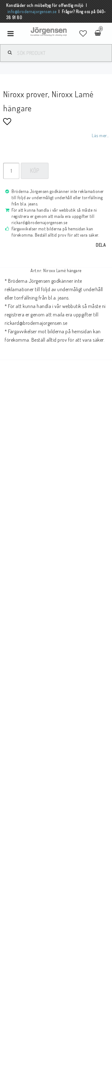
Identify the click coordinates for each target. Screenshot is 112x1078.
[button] (83, 33)
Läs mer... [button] (100, 135)
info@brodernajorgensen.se (32, 11)
